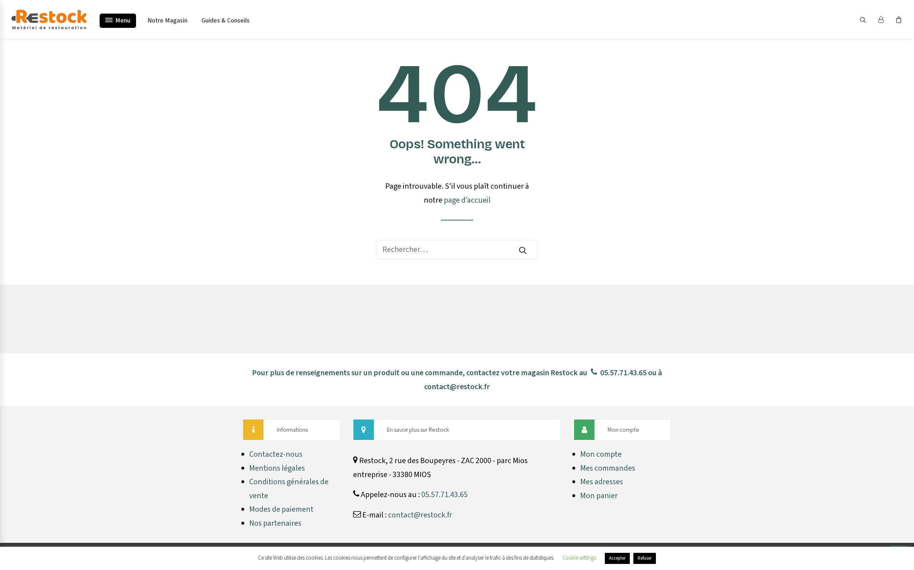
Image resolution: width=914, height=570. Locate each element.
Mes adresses (601, 481)
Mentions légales (277, 468)
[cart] (898, 19)
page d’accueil (467, 200)
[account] (884, 19)
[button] (867, 19)
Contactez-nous (275, 454)
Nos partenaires (275, 523)
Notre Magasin (167, 20)
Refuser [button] (645, 558)
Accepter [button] (617, 558)
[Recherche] (457, 249)
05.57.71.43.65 (623, 372)
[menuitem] (867, 19)
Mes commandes (607, 468)
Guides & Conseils (225, 20)
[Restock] (49, 19)
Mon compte (601, 454)
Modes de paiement (281, 509)
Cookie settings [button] (579, 558)
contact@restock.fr (457, 386)
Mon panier (599, 495)
